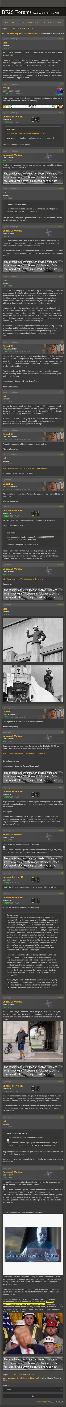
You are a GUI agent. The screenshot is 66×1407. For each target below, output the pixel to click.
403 (19, 29)
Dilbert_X (8, 346)
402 (14, 29)
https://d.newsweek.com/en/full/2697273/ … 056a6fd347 (24, 753)
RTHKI (6, 88)
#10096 (60, 893)
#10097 (60, 998)
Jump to (6, 1385)
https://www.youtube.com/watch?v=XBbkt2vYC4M (26, 133)
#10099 (60, 1117)
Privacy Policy (41, 1402)
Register (51, 22)
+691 (5, 160)
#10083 (60, 342)
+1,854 (5, 352)
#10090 (60, 605)
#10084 (60, 392)
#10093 (60, 788)
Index (4, 34)
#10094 (60, 831)
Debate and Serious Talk (30, 34)
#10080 (60, 188)
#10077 (60, 84)
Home (7, 22)
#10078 (60, 113)
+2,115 (5, 122)
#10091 (60, 708)
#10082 (60, 276)
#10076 (60, 39)
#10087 (60, 480)
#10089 (60, 565)
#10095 (60, 873)
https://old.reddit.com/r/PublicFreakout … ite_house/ (23, 579)
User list (29, 22)
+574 (5, 48)
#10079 (60, 151)
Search (21, 22)
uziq (5, 42)
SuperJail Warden (12, 155)
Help (43, 22)
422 (38, 29)
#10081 (60, 227)
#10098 (60, 1082)
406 (32, 29)
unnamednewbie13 (13, 116)
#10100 (60, 1168)
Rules (37, 22)
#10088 (60, 506)
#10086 (60, 454)
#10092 (60, 732)
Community (13, 34)
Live (14, 22)
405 (27, 29)
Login (59, 22)
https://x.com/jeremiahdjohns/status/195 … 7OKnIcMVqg (25, 468)
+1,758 (5, 94)
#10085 (60, 430)
